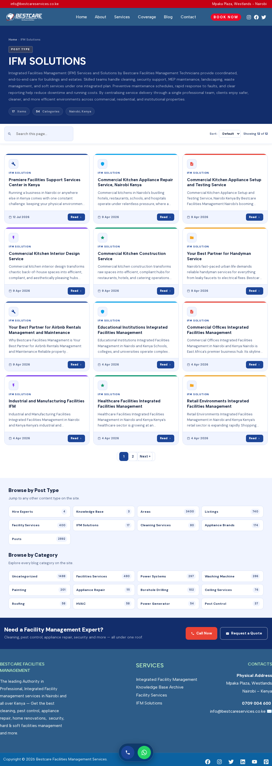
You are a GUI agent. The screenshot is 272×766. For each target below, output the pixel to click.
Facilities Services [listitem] (103, 576)
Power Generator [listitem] (167, 604)
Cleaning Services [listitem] (167, 525)
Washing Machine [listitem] (231, 576)
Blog (168, 17)
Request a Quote (246, 633)
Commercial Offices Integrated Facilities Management (218, 330)
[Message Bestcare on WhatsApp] (144, 752)
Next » (145, 456)
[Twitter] (263, 17)
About (100, 17)
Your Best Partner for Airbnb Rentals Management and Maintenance (45, 330)
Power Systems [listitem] (167, 576)
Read (74, 217)
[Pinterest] (266, 761)
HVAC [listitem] (103, 604)
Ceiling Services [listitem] (231, 590)
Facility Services (151, 695)
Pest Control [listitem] (231, 604)
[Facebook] (256, 17)
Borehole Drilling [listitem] (167, 590)
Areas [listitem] (167, 512)
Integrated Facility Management (166, 679)
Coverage (147, 17)
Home (81, 17)
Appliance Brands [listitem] (231, 525)
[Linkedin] (242, 761)
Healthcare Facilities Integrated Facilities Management (129, 404)
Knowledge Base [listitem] (103, 512)
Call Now (204, 633)
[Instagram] (248, 17)
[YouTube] (254, 761)
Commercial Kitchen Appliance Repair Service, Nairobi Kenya (135, 182)
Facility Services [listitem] (38, 525)
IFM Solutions (149, 703)
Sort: (213, 134)
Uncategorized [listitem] (38, 576)
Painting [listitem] (38, 590)
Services (122, 17)
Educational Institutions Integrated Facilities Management (133, 330)
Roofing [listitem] (38, 604)
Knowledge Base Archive (160, 687)
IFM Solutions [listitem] (103, 525)
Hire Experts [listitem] (38, 512)
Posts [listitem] (38, 539)
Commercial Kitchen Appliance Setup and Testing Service (224, 182)
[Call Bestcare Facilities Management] (127, 752)
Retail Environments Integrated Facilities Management (218, 404)
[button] (226, 17)
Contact (188, 17)
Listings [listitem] (231, 512)
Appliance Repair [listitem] (103, 590)
